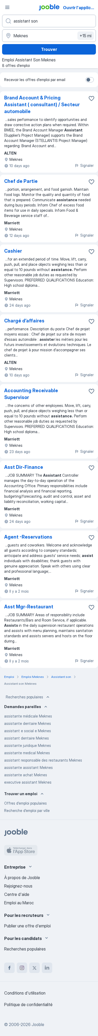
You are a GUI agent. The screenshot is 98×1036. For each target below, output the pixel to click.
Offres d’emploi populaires (25, 803)
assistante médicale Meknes (28, 716)
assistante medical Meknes (27, 753)
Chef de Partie (21, 181)
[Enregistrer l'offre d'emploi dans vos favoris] (91, 98)
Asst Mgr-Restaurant (28, 606)
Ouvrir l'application (80, 7)
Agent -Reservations (28, 537)
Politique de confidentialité (28, 1004)
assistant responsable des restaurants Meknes (43, 760)
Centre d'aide (16, 894)
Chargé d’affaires (24, 320)
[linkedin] (47, 968)
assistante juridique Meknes (27, 745)
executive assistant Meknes (27, 782)
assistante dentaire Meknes (27, 723)
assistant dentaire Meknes (26, 738)
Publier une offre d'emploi (27, 925)
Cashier (13, 251)
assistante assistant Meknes (28, 767)
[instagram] (22, 968)
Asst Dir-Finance (23, 467)
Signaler (87, 165)
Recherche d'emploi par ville (27, 810)
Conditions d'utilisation (24, 993)
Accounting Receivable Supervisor (31, 394)
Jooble (38, 1024)
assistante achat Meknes (25, 775)
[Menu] (7, 7)
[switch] (89, 79)
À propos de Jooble (22, 877)
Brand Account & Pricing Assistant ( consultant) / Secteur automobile (42, 104)
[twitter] (34, 968)
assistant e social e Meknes (27, 731)
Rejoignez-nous (18, 886)
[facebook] (9, 968)
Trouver (49, 49)
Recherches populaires (24, 697)
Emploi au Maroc (19, 902)
